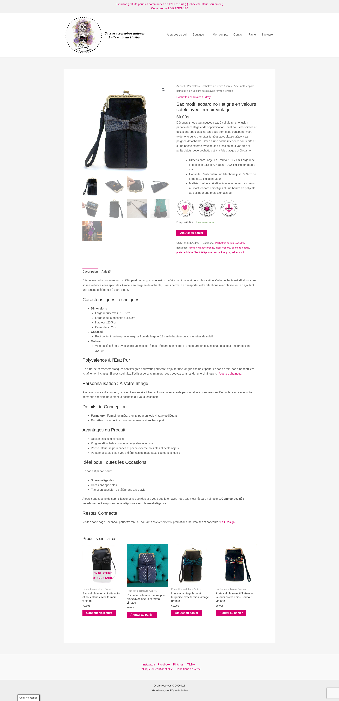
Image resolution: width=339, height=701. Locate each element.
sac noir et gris (222, 252)
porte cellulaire (184, 252)
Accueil (180, 86)
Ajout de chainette (230, 373)
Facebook (164, 664)
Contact (238, 34)
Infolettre (267, 34)
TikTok (191, 664)
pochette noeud (240, 247)
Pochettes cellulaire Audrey (216, 86)
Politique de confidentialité (156, 669)
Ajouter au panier (191, 232)
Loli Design (227, 522)
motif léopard (223, 247)
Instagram (148, 664)
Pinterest (178, 664)
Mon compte (220, 34)
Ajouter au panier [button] (142, 614)
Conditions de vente (188, 669)
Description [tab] (90, 271)
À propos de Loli (177, 34)
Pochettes (193, 86)
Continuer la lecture (99, 612)
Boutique (198, 34)
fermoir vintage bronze (201, 247)
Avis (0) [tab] (106, 271)
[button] (163, 90)
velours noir (238, 252)
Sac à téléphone (203, 252)
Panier (252, 34)
